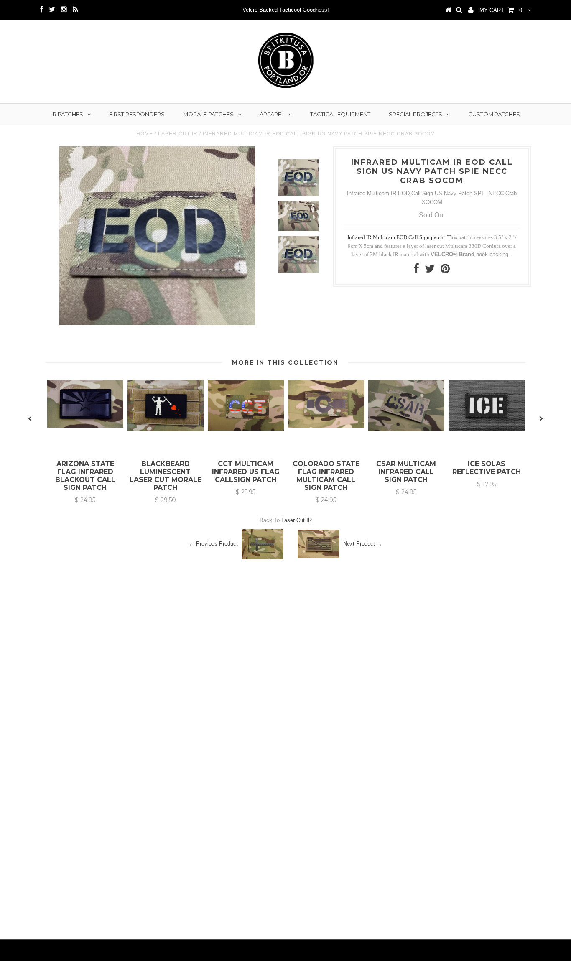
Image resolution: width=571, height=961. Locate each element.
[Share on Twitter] (430, 271)
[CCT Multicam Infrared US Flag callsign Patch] (246, 429)
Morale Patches (208, 114)
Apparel (272, 114)
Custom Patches (494, 114)
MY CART (500, 10)
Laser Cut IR (178, 134)
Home (144, 134)
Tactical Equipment (340, 114)
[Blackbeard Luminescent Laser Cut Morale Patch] (165, 429)
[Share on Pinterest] (445, 271)
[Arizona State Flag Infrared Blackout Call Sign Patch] (85, 426)
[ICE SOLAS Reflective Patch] (487, 429)
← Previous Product (213, 543)
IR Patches (67, 114)
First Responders (137, 114)
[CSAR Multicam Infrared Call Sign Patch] (406, 429)
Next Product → (362, 543)
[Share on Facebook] (416, 271)
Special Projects (415, 114)
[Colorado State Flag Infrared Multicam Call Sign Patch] (326, 426)
